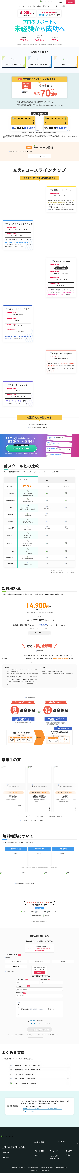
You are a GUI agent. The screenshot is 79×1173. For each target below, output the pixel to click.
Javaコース (14, 319)
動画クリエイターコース (59, 272)
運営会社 (15, 1167)
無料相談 (71, 2)
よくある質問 (62, 6)
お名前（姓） (20, 979)
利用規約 (32, 1020)
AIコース (13, 389)
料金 (34, 6)
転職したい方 (62, 2)
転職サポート (38, 1155)
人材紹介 (68, 1155)
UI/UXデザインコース (58, 278)
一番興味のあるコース (12, 955)
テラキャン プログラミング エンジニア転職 (35, 1036)
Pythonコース (14, 325)
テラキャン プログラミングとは (14, 1147)
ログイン (76, 2)
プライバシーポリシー (36, 1023)
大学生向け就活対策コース (59, 358)
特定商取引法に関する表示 (47, 1167)
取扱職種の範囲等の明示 (61, 1167)
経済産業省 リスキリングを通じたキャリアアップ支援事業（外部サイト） (42, 1109)
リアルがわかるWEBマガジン (54, 1155)
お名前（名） (43, 979)
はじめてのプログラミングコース (17, 228)
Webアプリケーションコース (16, 234)
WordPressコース (58, 284)
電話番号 (19, 992)
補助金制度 (46, 6)
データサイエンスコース (16, 395)
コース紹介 (61, 1142)
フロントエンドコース (15, 331)
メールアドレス (21, 986)
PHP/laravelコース (15, 313)
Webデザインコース (58, 266)
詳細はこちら (30, 683)
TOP (15, 6)
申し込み (6, 1157)
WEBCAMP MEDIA (54, 1158)
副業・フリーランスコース (59, 194)
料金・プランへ (39, 633)
